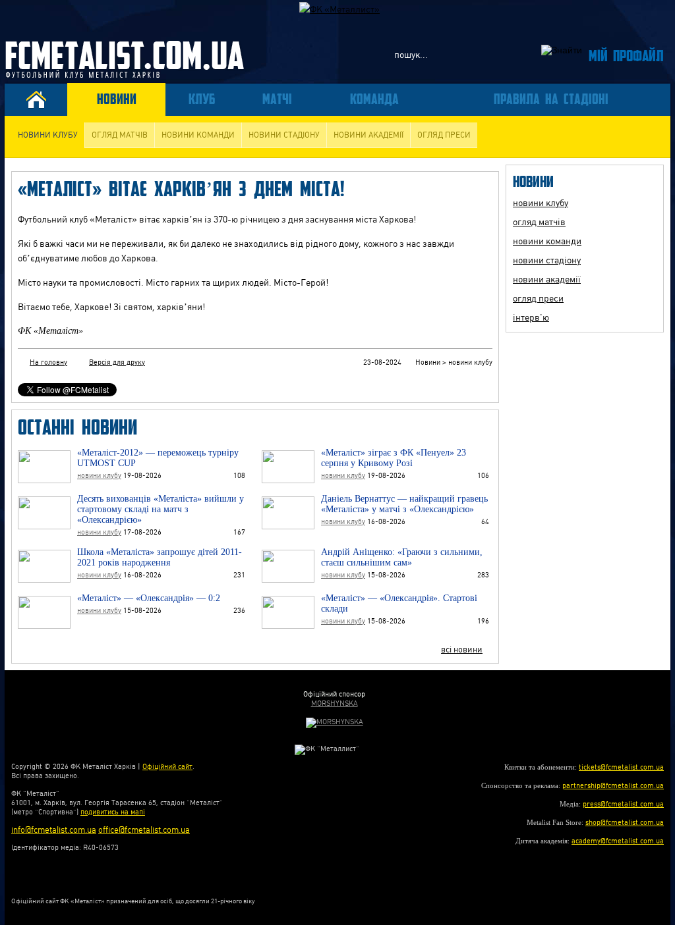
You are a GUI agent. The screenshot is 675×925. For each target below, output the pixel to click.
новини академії (368, 135)
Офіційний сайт (167, 766)
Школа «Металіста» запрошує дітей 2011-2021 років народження (159, 557)
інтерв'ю (531, 317)
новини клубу (48, 135)
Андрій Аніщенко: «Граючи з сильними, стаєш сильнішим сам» (402, 557)
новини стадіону (284, 135)
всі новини (462, 649)
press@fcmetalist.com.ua (623, 804)
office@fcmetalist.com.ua (144, 830)
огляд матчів (120, 135)
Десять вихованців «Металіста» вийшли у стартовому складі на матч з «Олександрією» (160, 509)
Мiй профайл (626, 55)
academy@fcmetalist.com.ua (618, 841)
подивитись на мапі (112, 812)
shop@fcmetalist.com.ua (624, 822)
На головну (48, 362)
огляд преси (444, 135)
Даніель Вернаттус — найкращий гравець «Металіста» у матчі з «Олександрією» (404, 504)
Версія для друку (117, 362)
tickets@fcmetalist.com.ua (621, 767)
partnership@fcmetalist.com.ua (613, 785)
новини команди (198, 135)
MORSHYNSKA (334, 703)
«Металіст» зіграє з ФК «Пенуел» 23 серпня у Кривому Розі (393, 458)
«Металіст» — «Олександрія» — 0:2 (148, 598)
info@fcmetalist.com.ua (53, 830)
